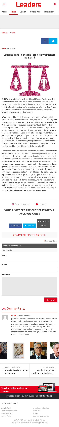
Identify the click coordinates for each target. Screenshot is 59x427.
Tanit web (44, 422)
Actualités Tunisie (6, 408)
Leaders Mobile (6, 416)
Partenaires (10, 396)
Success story (33, 396)
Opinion (23, 11)
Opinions (42, 396)
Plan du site (36, 410)
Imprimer (43, 204)
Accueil (4, 33)
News (12, 33)
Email (4, 264)
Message (6, 274)
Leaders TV (25, 396)
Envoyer (51, 299)
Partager (45, 41)
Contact (35, 413)
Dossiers (17, 396)
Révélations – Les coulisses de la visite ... (43, 370)
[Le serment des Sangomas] (17, 350)
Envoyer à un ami (22, 204)
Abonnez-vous (44, 223)
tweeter (53, 41)
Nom (4, 254)
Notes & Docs (35, 11)
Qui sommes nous (6, 413)
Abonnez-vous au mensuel (41, 416)
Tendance (49, 396)
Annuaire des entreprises (41, 408)
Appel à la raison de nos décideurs (16, 370)
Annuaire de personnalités (9, 410)
